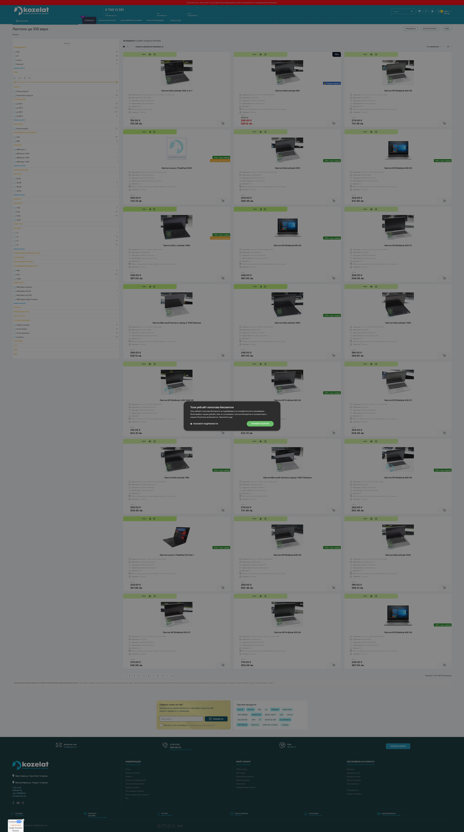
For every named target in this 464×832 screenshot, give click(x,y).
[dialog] (232, 416)
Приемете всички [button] (260, 423)
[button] (204, 424)
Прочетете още (225, 417)
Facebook (14, 822)
